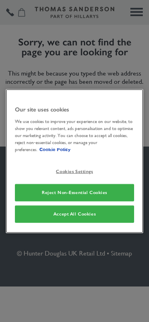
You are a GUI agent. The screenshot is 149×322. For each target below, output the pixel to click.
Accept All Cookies (74, 213)
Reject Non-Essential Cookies (74, 192)
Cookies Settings (74, 171)
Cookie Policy (54, 149)
